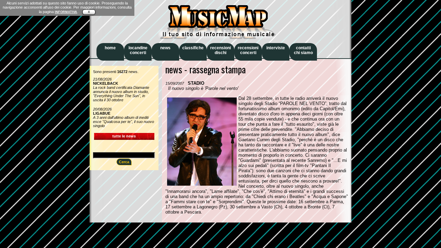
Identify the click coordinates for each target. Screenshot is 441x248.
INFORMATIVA (66, 12)
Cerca (124, 162)
